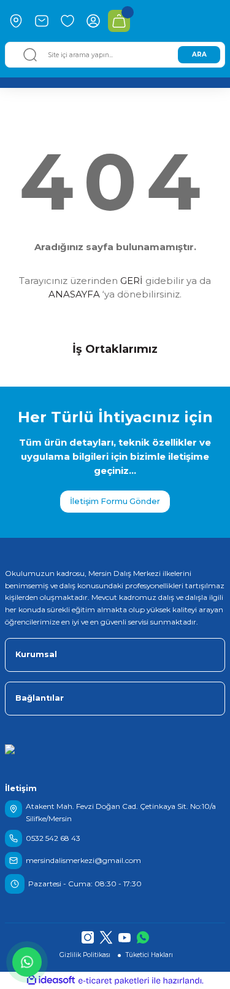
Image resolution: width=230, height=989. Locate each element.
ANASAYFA (74, 294)
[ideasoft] (50, 980)
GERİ (131, 280)
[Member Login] (93, 21)
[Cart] (119, 21)
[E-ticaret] (114, 980)
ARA (199, 54)
